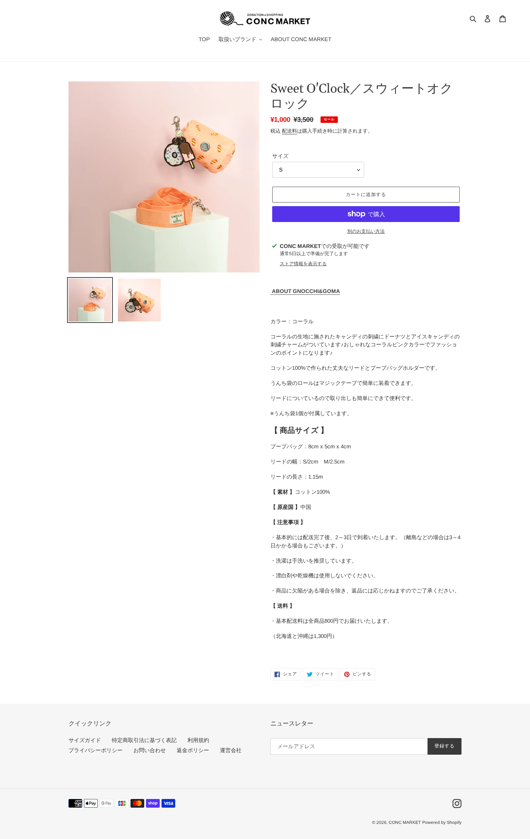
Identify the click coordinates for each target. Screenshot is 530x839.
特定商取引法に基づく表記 (144, 740)
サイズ (280, 156)
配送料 (289, 131)
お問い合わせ (149, 750)
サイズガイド (85, 740)
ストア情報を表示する (303, 263)
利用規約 (198, 740)
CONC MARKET (405, 822)
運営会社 (231, 750)
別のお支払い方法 (366, 231)
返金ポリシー (193, 750)
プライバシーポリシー (96, 750)
